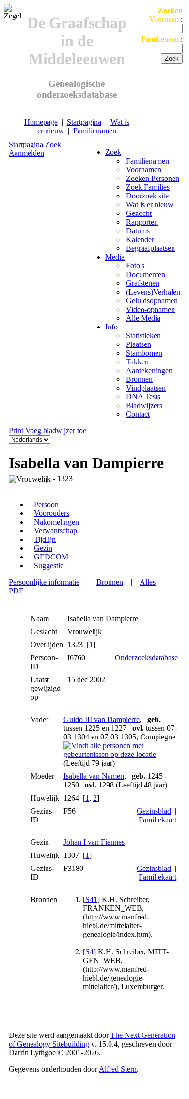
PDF (16, 591)
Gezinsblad (154, 811)
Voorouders (51, 513)
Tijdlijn (45, 539)
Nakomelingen (56, 522)
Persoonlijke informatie (44, 582)
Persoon (46, 504)
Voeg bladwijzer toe (55, 430)
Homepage (41, 122)
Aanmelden (26, 153)
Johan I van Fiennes (94, 842)
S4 (89, 952)
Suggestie (48, 565)
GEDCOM (51, 557)
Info (111, 327)
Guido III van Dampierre (101, 719)
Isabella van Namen (93, 776)
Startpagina (84, 122)
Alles (148, 582)
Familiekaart (157, 820)
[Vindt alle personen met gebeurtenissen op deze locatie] (120, 754)
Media (115, 257)
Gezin (43, 548)
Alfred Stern (118, 1069)
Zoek (53, 144)
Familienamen (94, 131)
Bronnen (109, 582)
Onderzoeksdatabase (146, 658)
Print (16, 430)
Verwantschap (55, 530)
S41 (91, 899)
